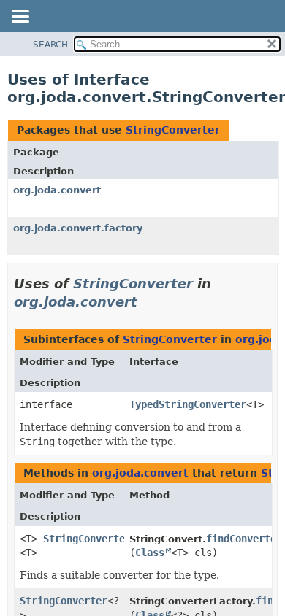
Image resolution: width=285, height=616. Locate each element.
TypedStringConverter (187, 404)
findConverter (244, 538)
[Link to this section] (147, 301)
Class (149, 552)
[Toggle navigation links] (19, 17)
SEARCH (50, 44)
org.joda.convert (57, 190)
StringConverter (173, 130)
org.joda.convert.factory (77, 228)
